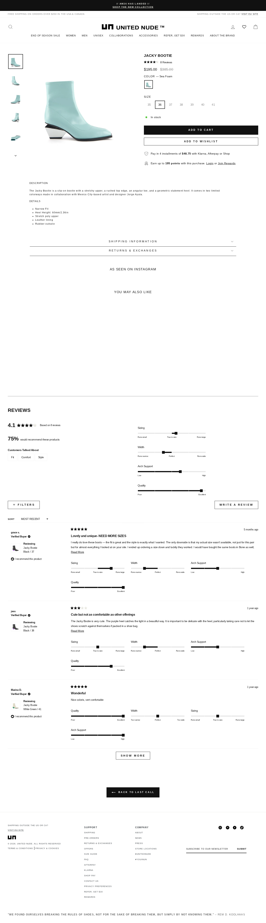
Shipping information (133, 241)
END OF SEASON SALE (45, 35)
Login (209, 163)
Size (147, 96)
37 (170, 104)
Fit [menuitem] (12, 457)
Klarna (88, 870)
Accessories (148, 35)
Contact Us (91, 881)
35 (149, 104)
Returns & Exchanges (98, 843)
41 (213, 104)
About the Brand (222, 35)
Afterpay (90, 865)
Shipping (89, 833)
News (138, 838)
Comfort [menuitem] (26, 457)
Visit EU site (249, 14)
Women (71, 35)
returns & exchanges (133, 250)
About (139, 833)
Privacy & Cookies (47, 848)
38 (181, 104)
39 (192, 104)
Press (139, 843)
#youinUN (141, 859)
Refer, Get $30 (174, 35)
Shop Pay (90, 876)
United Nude (25, 844)
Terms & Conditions (20, 848)
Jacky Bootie (30, 549)
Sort (12, 519)
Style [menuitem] (41, 457)
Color (158, 76)
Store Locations (146, 849)
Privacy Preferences (98, 886)
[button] (158, 62)
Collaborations (121, 35)
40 (202, 104)
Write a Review (238, 506)
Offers (88, 849)
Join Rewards (227, 163)
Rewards (197, 35)
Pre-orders (91, 838)
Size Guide (90, 854)
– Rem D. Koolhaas (126, 914)
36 (160, 104)
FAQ (86, 859)
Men (85, 35)
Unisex (98, 35)
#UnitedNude (143, 854)
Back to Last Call (135, 792)
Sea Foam (148, 84)
